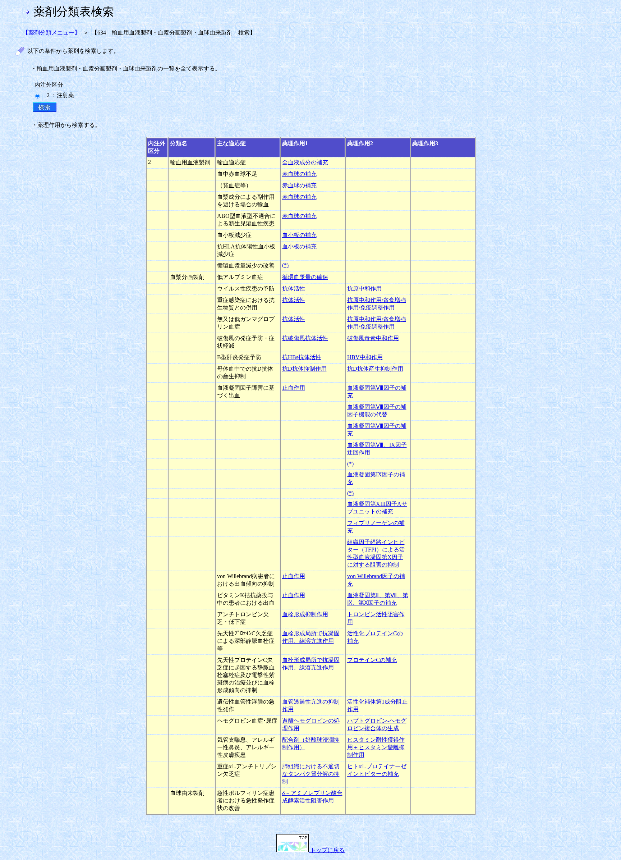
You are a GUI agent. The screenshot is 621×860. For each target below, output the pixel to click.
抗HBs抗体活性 (301, 357)
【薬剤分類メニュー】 (51, 32)
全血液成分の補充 (305, 162)
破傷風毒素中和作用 (373, 338)
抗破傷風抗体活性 (305, 338)
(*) (285, 265)
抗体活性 (293, 288)
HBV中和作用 (365, 357)
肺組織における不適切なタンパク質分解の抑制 (311, 773)
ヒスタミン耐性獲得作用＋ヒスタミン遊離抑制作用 (376, 747)
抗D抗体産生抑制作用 (375, 369)
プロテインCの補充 (372, 660)
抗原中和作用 (364, 288)
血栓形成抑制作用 (305, 614)
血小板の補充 (299, 235)
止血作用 (293, 388)
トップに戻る (327, 850)
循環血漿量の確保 (305, 277)
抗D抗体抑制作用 (304, 369)
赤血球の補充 (299, 174)
